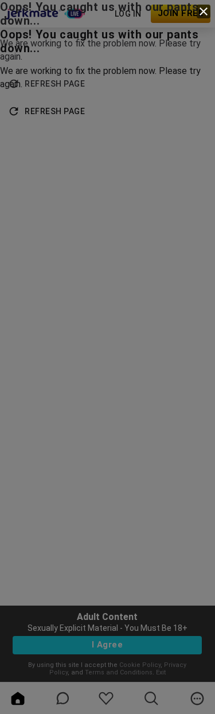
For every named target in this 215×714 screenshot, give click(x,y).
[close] (203, 11)
